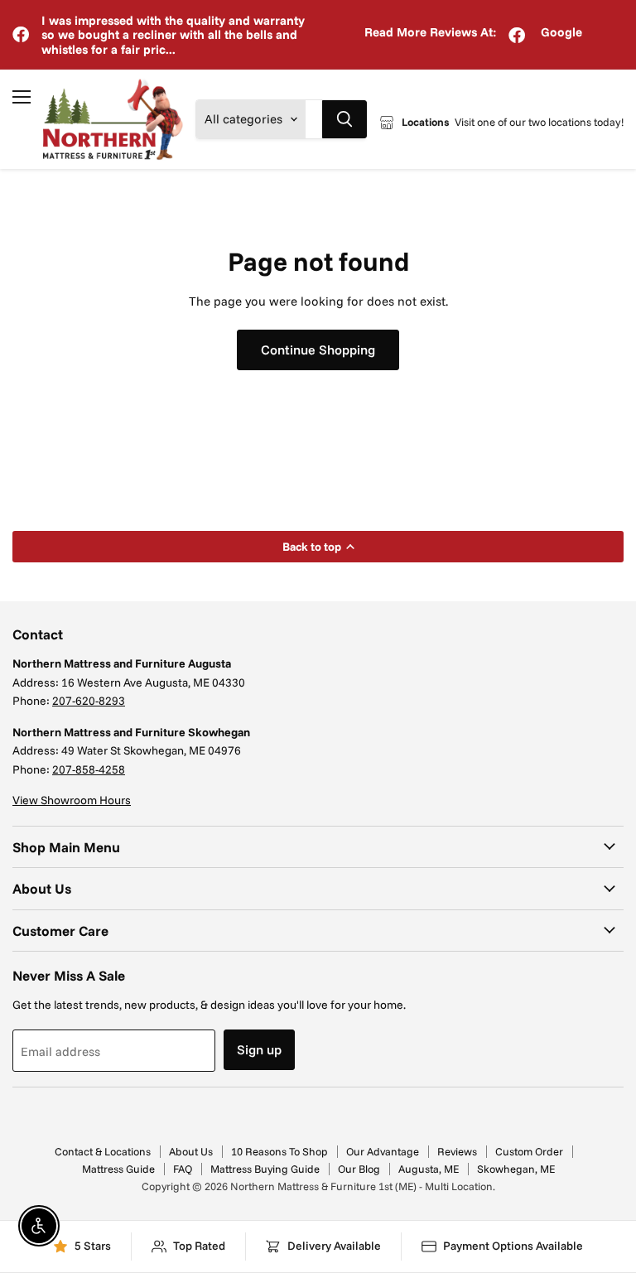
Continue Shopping (318, 349)
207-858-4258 (88, 769)
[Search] (344, 119)
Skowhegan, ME (516, 1168)
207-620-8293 (88, 700)
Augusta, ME (428, 1168)
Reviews (457, 1151)
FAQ (182, 1168)
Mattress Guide (118, 1168)
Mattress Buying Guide (265, 1168)
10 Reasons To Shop (279, 1151)
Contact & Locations (103, 1151)
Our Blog (359, 1168)
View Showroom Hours (71, 800)
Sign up (259, 1049)
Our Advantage (382, 1151)
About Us (191, 1151)
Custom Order (529, 1151)
